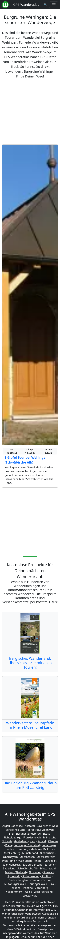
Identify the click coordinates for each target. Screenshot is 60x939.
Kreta (8, 845)
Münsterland (30, 853)
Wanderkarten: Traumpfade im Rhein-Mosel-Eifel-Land (30, 725)
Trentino (28, 888)
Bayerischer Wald (47, 826)
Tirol (52, 884)
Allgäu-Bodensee (12, 826)
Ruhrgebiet (49, 860)
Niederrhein (47, 853)
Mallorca (48, 849)
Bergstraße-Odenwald (41, 830)
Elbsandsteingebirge (28, 833)
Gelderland (21, 841)
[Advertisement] (30, 111)
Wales (28, 891)
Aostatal (30, 826)
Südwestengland (19, 880)
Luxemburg (21, 849)
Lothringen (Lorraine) (27, 845)
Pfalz (5, 860)
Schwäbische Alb (27, 868)
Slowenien (35, 872)
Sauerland (9, 868)
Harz (32, 841)
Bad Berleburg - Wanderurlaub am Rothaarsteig (30, 785)
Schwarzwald (48, 868)
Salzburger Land (33, 864)
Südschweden (30, 876)
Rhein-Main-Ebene (21, 860)
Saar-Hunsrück (12, 864)
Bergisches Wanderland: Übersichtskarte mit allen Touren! (30, 663)
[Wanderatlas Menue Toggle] (53, 4)
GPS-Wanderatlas (26, 4)
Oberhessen (27, 857)
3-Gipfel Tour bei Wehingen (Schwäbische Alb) (26, 459)
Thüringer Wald (37, 884)
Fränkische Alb (32, 837)
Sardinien (50, 864)
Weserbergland (43, 891)
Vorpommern (14, 891)
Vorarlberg (41, 888)
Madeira (36, 849)
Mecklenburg (12, 853)
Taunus (35, 880)
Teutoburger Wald (15, 884)
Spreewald (14, 876)
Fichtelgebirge (12, 837)
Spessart (48, 872)
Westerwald (30, 895)
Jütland (41, 841)
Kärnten (53, 841)
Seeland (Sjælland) (16, 872)
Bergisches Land (15, 830)
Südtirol (46, 876)
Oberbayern (10, 857)
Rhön (37, 860)
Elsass (46, 833)
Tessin (46, 880)
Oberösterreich (46, 857)
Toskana (15, 888)
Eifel (11, 833)
